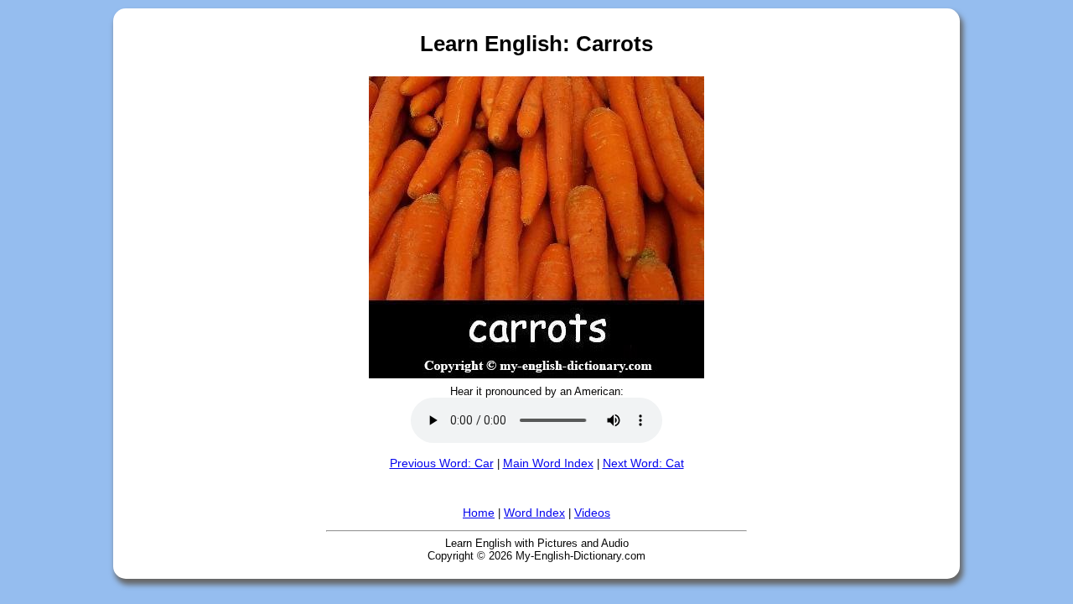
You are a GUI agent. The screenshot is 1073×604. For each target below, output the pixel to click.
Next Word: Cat (643, 463)
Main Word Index (548, 463)
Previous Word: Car (442, 463)
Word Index (534, 512)
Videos (592, 512)
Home (479, 512)
